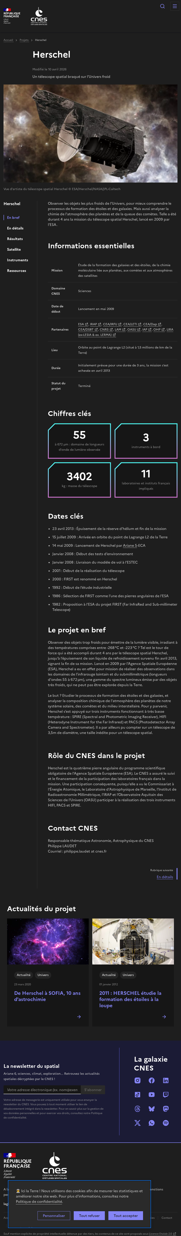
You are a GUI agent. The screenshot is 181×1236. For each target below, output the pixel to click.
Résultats (15, 238)
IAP (144, 329)
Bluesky (151, 1108)
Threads (137, 1108)
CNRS (104, 329)
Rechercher (162, 6)
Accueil (9, 40)
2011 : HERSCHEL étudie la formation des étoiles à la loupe (130, 999)
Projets (24, 40)
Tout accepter (126, 1215)
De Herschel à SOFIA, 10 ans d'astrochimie (47, 996)
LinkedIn (165, 1080)
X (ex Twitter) (137, 1123)
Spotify (165, 1123)
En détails (15, 228)
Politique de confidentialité (39, 1201)
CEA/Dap (150, 324)
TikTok (137, 1094)
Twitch (165, 1094)
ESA (81, 324)
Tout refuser (89, 1215)
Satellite (14, 249)
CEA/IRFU (110, 324)
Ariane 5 (130, 545)
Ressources (16, 270)
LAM (118, 329)
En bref (13, 217)
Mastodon (165, 1108)
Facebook (151, 1080)
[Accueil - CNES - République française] (55, 1165)
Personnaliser (54, 1215)
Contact (167, 1218)
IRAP (93, 324)
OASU (131, 329)
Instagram (137, 1080)
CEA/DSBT (86, 329)
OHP (156, 329)
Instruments (17, 260)
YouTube (151, 1094)
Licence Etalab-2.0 (160, 1234)
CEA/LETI (130, 324)
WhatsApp (151, 1123)
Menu (174, 6)
